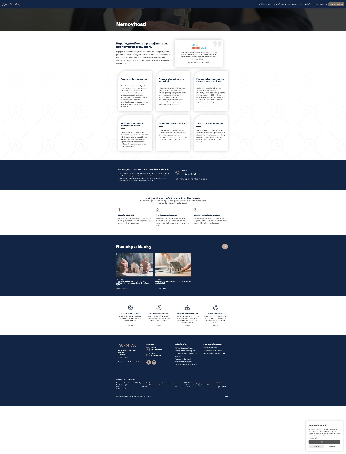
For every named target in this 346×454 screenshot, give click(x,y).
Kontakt (316, 4)
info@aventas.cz (157, 355)
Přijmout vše (324, 442)
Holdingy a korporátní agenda (185, 351)
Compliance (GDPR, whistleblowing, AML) (186, 366)
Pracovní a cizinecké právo (183, 362)
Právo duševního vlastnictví (184, 359)
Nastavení (332, 446)
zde (316, 438)
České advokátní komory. (123, 389)
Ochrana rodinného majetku (212, 350)
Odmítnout (316, 446)
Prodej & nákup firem (210, 348)
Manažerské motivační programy (186, 354)
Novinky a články (297, 4)
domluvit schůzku (336, 4)
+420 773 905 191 (191, 173)
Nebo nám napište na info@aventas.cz (191, 179)
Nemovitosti (179, 356)
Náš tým (308, 4)
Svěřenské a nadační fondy (184, 348)
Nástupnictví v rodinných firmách (214, 353)
